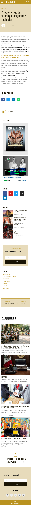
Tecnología (6, 288)
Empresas (6, 278)
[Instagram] (22, 193)
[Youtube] (11, 193)
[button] (2, 2)
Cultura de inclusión (9, 276)
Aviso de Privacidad (15, 501)
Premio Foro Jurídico (9, 287)
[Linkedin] (5, 198)
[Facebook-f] (5, 193)
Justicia (5, 280)
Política (5, 285)
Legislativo (6, 281)
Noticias (5, 283)
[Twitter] (16, 193)
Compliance (6, 275)
